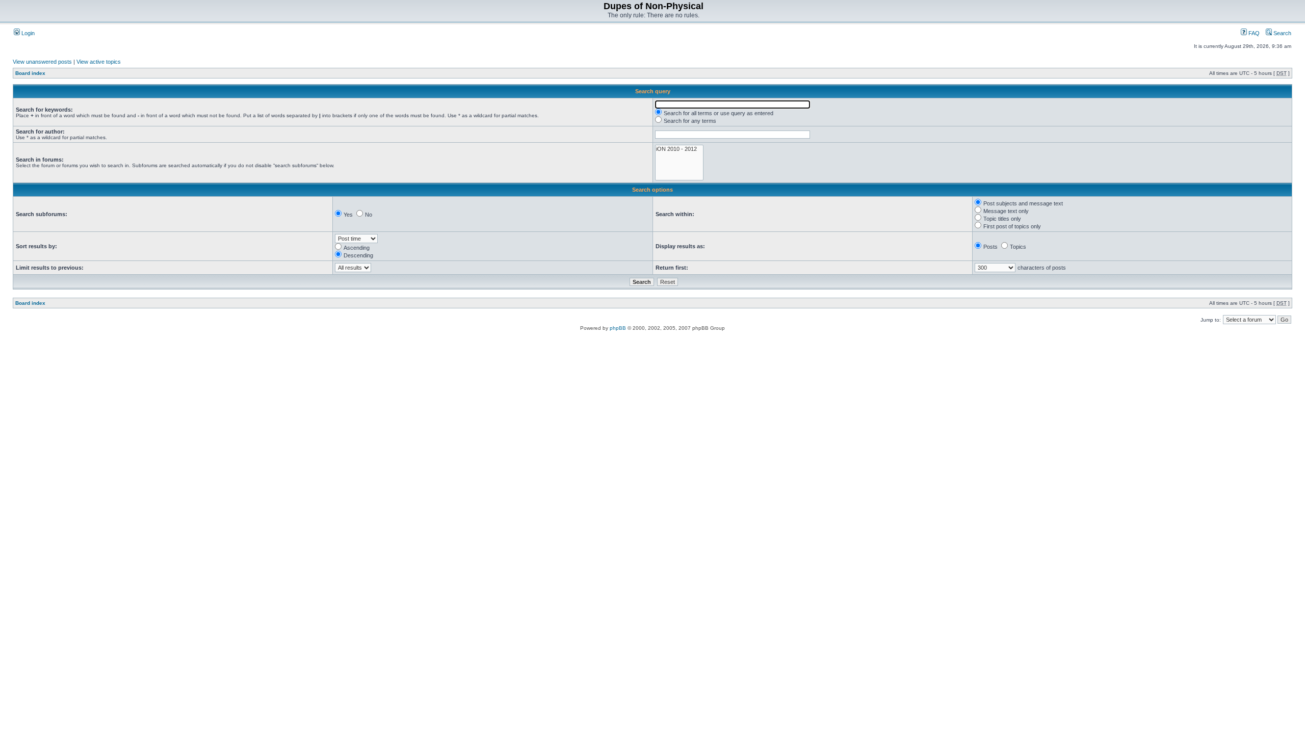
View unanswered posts (42, 62)
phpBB (618, 328)
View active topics (98, 62)
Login (27, 33)
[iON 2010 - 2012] (679, 149)
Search (1281, 33)
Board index (30, 73)
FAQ (1253, 33)
